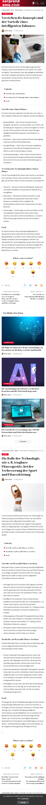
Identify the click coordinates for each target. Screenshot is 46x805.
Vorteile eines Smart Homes (15, 94)
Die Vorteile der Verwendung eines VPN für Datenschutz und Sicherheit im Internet (21, 431)
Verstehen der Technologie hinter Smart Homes (22, 97)
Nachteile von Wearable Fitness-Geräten (20, 552)
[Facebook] (25, 285)
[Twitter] (30, 285)
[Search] (36, 3)
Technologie (7, 13)
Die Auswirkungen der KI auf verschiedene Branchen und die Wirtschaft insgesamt (20, 389)
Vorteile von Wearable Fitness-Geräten (20, 548)
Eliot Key (8, 30)
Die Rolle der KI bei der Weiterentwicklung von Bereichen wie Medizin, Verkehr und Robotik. (22, 348)
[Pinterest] (36, 285)
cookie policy (25, 798)
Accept (23, 802)
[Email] (41, 285)
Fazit (7, 101)
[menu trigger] (41, 3)
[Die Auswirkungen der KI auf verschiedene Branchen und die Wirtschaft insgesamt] (23, 372)
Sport (5, 454)
